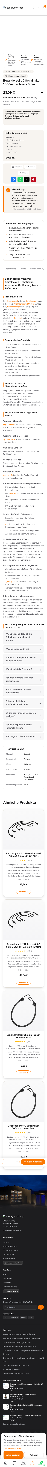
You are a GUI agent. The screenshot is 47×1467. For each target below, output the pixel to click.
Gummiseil (18, 318)
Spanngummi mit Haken (23, 304)
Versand (6, 104)
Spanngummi (10, 581)
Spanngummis (9, 439)
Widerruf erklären (12, 1291)
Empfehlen (18, 167)
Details (23, 269)
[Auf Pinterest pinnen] (33, 179)
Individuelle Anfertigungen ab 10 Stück (16, 1373)
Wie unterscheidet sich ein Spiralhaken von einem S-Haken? (23, 637)
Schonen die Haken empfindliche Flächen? (23, 703)
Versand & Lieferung (10, 1246)
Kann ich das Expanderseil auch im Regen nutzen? (23, 659)
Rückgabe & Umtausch (11, 1250)
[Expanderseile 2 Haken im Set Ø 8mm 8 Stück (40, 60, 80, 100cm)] (23, 943)
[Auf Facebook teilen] (13, 179)
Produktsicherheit (9, 1258)
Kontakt (5, 1242)
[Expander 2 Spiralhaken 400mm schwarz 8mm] (23, 1034)
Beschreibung (10, 269)
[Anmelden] (39, 8)
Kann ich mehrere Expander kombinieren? (23, 679)
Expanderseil (12, 301)
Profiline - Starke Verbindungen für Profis (17, 1343)
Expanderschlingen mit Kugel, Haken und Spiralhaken (21, 1338)
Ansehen (22, 891)
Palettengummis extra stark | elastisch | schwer (19, 1334)
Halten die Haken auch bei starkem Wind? (23, 691)
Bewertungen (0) (37, 269)
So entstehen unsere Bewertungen (13, 1424)
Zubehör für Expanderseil (11, 1369)
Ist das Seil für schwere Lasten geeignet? (23, 715)
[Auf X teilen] (27, 179)
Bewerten (31, 167)
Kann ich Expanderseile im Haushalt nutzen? (23, 726)
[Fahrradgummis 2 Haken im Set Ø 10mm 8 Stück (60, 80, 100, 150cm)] (23, 853)
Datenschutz (7, 1279)
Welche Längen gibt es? (23, 649)
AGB (4, 1274)
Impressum (7, 1283)
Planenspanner (13, 307)
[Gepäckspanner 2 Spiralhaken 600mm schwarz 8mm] (23, 1125)
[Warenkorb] (44, 8)
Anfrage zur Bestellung (14, 1263)
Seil (6, 524)
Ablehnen (34, 1455)
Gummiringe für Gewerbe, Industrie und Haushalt (19, 1347)
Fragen (25, 173)
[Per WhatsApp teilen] (20, 179)
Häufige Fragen (8, 1254)
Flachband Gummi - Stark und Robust (16, 1365)
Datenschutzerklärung (13, 1448)
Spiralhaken (31, 301)
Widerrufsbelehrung (9, 1287)
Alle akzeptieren (13, 1455)
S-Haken (12, 493)
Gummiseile (8, 475)
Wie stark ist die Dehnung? (23, 670)
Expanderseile (9, 424)
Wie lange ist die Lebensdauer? (23, 737)
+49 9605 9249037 (10, 1227)
